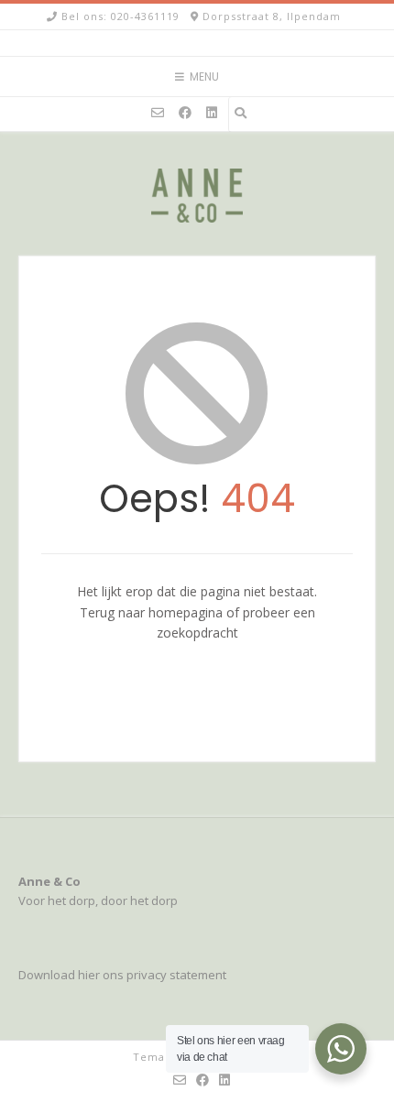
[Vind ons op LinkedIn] (212, 112)
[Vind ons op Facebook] (185, 112)
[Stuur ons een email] (157, 112)
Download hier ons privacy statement (122, 974)
